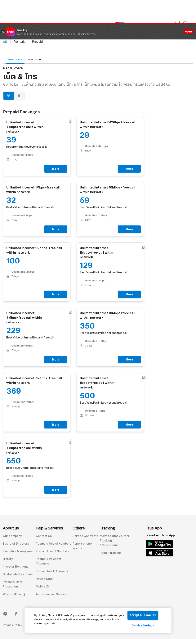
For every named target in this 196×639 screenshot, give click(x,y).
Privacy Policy (12, 625)
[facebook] (16, 615)
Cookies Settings (143, 626)
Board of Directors (16, 544)
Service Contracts (85, 536)
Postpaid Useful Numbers (53, 544)
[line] (5, 615)
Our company (12, 536)
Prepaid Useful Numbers (52, 551)
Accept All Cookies (143, 615)
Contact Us (44, 536)
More (56, 169)
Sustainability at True (18, 574)
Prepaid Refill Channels (52, 571)
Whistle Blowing (14, 594)
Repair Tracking (111, 553)
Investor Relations (15, 566)
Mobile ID (42, 586)
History (8, 559)
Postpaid (19, 42)
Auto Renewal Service (51, 594)
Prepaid (37, 42)
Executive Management (19, 551)
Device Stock (45, 579)
